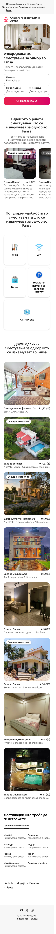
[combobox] (26, 80)
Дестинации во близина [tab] (16, 825)
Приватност (22, 918)
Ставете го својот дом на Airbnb (25, 19)
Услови (34, 918)
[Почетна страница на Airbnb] (6, 19)
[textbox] (15, 91)
